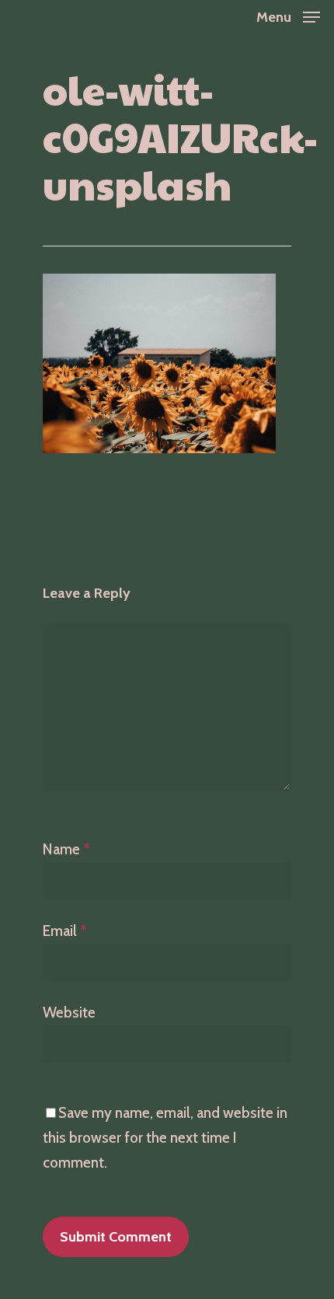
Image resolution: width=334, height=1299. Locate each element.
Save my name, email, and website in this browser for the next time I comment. (165, 1138)
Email (65, 931)
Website (69, 1012)
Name (66, 849)
